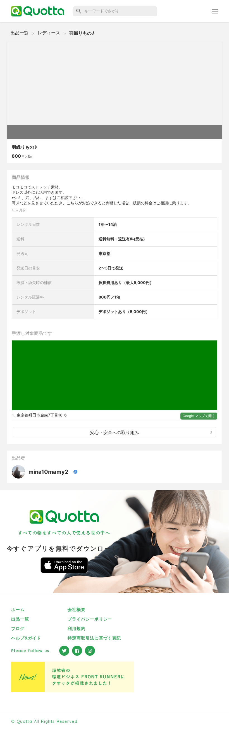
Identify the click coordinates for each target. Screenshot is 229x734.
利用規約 (76, 628)
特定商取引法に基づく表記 (94, 638)
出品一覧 (19, 32)
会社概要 (76, 609)
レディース (49, 32)
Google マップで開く (199, 416)
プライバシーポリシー (90, 619)
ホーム (18, 609)
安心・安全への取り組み (114, 432)
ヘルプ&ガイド (26, 638)
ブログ (18, 628)
